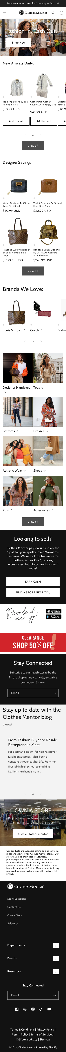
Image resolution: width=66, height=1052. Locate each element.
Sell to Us (13, 923)
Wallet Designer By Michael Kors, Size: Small (17, 204)
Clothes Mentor (27, 1047)
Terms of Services (42, 1034)
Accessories (41, 510)
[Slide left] (25, 135)
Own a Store (14, 915)
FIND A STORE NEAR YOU (33, 592)
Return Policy (20, 1034)
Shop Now (18, 42)
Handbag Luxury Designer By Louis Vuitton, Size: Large (16, 252)
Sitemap (45, 1039)
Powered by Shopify (46, 1047)
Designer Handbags (16, 387)
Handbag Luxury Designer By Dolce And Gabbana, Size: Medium (46, 252)
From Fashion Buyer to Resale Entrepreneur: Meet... (32, 742)
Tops (36, 387)
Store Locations (16, 898)
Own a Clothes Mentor (33, 834)
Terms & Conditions (22, 1029)
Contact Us (14, 907)
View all (33, 145)
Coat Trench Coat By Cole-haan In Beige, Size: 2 (43, 104)
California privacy (27, 1039)
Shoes (37, 470)
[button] (5, 13)
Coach (34, 330)
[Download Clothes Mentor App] (33, 623)
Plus (6, 510)
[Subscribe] (54, 693)
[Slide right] (41, 135)
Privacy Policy (45, 1029)
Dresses (38, 431)
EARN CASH (33, 581)
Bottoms (9, 431)
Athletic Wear (12, 470)
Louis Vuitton (12, 330)
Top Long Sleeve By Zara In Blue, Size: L (16, 103)
